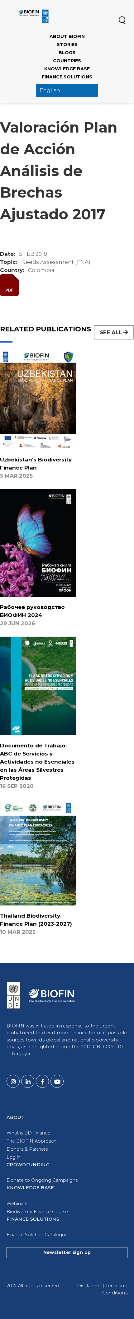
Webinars (17, 1203)
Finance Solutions (67, 77)
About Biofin (67, 36)
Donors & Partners (27, 1149)
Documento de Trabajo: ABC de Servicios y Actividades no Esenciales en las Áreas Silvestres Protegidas (37, 761)
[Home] (34, 16)
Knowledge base (67, 69)
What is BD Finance (28, 1133)
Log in (14, 1157)
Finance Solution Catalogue (37, 1234)
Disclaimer (89, 1286)
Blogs (67, 52)
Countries (67, 60)
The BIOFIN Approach (31, 1141)
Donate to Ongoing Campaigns (42, 1180)
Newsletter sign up (67, 1252)
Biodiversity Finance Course (37, 1211)
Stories (67, 44)
